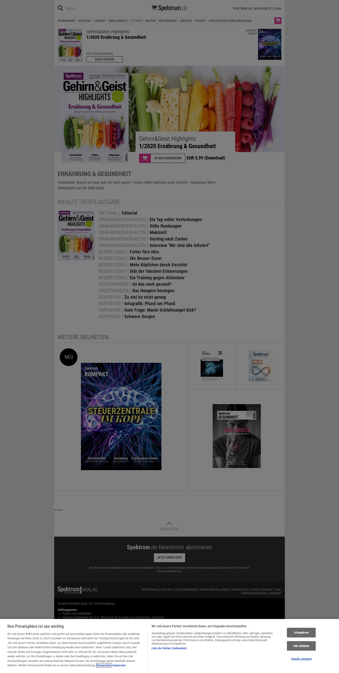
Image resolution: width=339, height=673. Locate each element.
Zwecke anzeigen (301, 659)
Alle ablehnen (301, 646)
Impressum (119, 665)
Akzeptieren (301, 632)
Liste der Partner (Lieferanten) (169, 648)
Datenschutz (104, 665)
